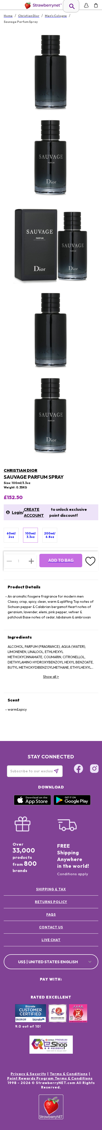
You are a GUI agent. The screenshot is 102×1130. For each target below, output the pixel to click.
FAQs (51, 914)
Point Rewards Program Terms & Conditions (50, 1078)
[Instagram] (94, 769)
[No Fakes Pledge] (78, 1018)
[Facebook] (78, 769)
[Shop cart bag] (96, 5)
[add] (31, 561)
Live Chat (51, 940)
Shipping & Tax (51, 889)
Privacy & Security (28, 1074)
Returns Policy (51, 902)
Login (17, 512)
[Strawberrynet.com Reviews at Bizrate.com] (30, 1021)
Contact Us (51, 927)
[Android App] (72, 804)
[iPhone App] (32, 804)
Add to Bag (61, 560)
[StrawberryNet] (42, 5)
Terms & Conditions (69, 1074)
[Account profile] (86, 5)
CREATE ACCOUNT (34, 512)
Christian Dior (20, 470)
